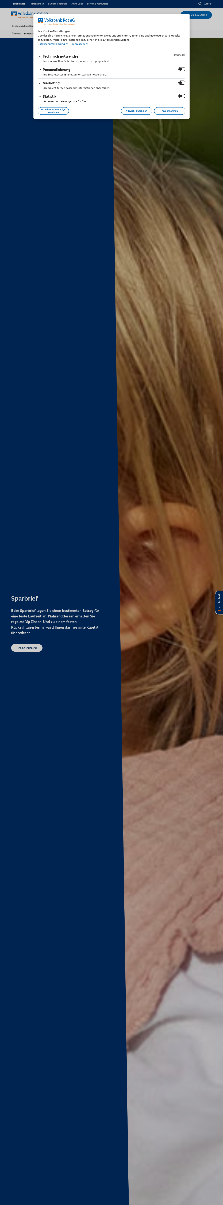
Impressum (78, 44)
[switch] (181, 69)
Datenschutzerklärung (52, 44)
